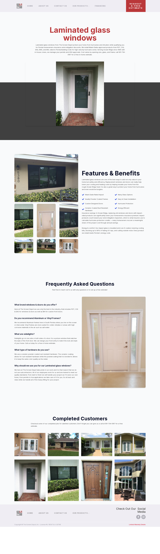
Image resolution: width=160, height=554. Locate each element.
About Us (43, 6)
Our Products (80, 6)
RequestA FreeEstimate (136, 6)
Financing (100, 6)
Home (30, 6)
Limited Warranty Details (137, 524)
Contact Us (60, 6)
